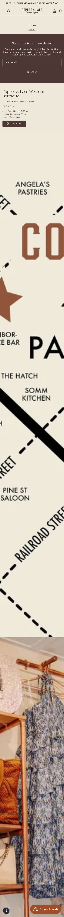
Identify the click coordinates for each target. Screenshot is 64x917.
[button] (6, 911)
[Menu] (3, 11)
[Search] (10, 11)
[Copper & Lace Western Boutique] (32, 11)
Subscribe (32, 72)
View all (32, 30)
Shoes (32, 25)
